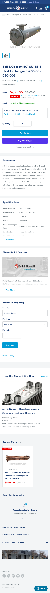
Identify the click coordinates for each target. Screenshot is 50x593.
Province (6, 319)
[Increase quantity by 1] (28, 123)
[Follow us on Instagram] (13, 576)
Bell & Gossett (11, 469)
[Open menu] (3, 8)
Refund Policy (8, 356)
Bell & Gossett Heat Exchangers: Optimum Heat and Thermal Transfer (21, 413)
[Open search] (36, 8)
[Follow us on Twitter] (8, 576)
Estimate (10, 345)
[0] (45, 8)
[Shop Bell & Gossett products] (25, 267)
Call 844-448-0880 (29, 95)
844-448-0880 (20, 2)
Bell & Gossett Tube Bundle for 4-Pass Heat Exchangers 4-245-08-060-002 (17, 476)
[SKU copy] (18, 81)
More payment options (25, 147)
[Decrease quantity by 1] (16, 123)
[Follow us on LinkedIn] (22, 576)
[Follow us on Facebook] (4, 576)
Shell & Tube (26, 15)
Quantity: (6, 124)
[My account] (40, 8)
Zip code (6, 330)
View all (44, 376)
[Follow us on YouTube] (18, 576)
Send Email (30, 114)
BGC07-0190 (38, 15)
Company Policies (8, 588)
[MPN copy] (41, 81)
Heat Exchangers (12, 15)
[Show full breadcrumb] (4, 15)
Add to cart (25, 133)
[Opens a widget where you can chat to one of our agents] (41, 589)
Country (5, 308)
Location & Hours (33, 2)
